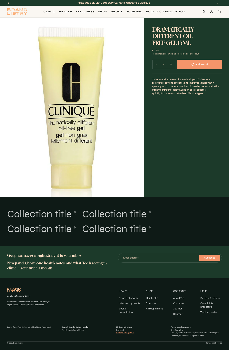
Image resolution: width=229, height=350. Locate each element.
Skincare (151, 303)
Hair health (152, 298)
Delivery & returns (210, 298)
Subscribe (209, 257)
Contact (177, 313)
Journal (177, 308)
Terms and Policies (214, 343)
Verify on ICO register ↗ (125, 333)
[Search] (204, 12)
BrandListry (18, 343)
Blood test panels (128, 298)
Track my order (208, 312)
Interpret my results (129, 303)
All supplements (154, 308)
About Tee (178, 298)
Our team (178, 303)
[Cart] (219, 12)
